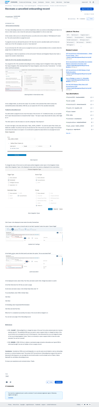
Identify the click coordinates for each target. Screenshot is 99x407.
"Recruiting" (88, 37)
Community (14, 2)
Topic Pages (67, 2)
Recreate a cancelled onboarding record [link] (58, 5)
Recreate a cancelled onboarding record (27, 9)
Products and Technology (25, 2)
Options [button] (81, 11)
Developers (41, 2)
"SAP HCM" (88, 42)
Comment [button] (58, 382)
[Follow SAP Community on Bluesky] (84, 404)
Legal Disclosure (30, 404)
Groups (34, 2)
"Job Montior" (69, 37)
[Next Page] (81, 46)
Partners (48, 2)
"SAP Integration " (70, 44)
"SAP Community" (79, 42)
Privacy (10, 404)
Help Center (59, 2)
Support (44, 404)
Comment (10, 397)
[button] (88, 19)
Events (53, 2)
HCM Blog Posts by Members (43, 5)
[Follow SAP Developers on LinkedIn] (89, 404)
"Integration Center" (84, 34)
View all (68, 133)
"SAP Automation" (70, 42)
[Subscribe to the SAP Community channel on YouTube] (87, 404)
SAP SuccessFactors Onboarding (12, 25)
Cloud (7, 376)
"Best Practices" (74, 34)
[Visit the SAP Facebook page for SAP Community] (82, 404)
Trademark (37, 404)
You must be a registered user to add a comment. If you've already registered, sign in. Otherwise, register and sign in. (32, 394)
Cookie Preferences (51, 404)
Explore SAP (85, 2)
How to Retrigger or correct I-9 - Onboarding (77, 78)
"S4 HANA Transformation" (72, 39)
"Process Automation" (79, 37)
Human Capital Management (30, 5)
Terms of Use (16, 404)
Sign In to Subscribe (87, 9)
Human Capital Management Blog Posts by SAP (79, 57)
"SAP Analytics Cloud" (84, 39)
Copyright (22, 404)
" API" (68, 34)
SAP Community (8, 5)
